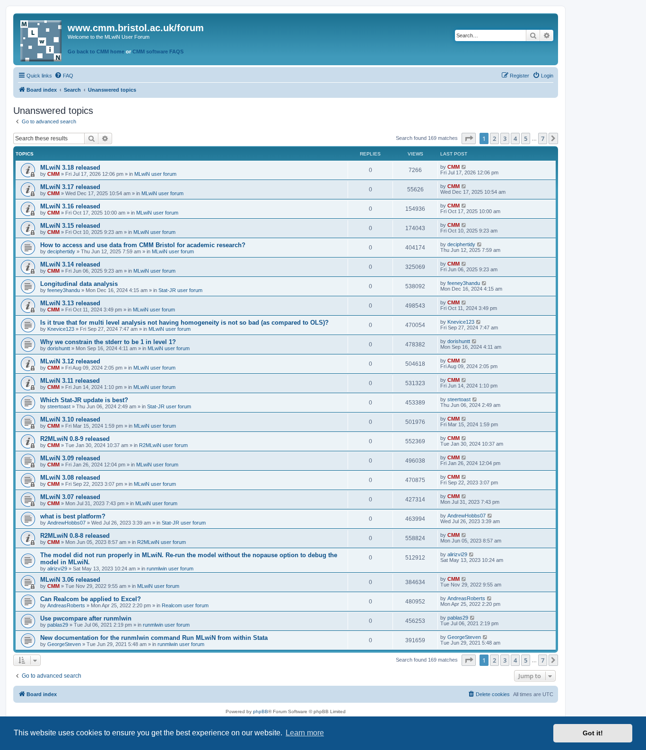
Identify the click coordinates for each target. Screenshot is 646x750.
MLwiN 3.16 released (70, 206)
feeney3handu (63, 290)
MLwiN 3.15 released (70, 225)
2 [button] (494, 138)
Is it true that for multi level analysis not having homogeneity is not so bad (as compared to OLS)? (184, 322)
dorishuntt (58, 348)
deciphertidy (61, 251)
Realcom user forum (185, 605)
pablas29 (57, 625)
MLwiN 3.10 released (70, 419)
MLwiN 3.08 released (70, 477)
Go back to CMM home (96, 51)
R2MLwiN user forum (163, 445)
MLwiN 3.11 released (70, 380)
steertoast (58, 406)
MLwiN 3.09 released (70, 458)
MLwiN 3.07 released (70, 496)
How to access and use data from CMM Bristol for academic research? (142, 245)
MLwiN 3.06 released (70, 579)
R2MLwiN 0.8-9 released (75, 438)
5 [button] (525, 138)
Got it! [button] (593, 733)
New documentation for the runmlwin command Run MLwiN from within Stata (154, 637)
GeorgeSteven (64, 644)
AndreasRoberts (66, 605)
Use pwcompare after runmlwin (85, 618)
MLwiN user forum (155, 174)
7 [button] (542, 138)
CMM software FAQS (157, 51)
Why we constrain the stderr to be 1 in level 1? (108, 341)
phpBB (260, 711)
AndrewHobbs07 (66, 523)
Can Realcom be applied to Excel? (90, 599)
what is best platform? (72, 516)
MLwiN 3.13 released (70, 303)
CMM (53, 174)
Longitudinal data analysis (79, 283)
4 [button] (515, 138)
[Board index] (42, 39)
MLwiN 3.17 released (70, 186)
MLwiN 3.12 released (70, 361)
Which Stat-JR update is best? (84, 400)
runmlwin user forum (170, 568)
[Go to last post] (464, 167)
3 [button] (504, 138)
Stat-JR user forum (180, 290)
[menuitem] (63, 75)
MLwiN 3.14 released (70, 264)
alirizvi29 (57, 568)
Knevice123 (60, 329)
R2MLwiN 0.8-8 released (75, 535)
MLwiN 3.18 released (70, 167)
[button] (469, 138)
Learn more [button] (305, 733)
